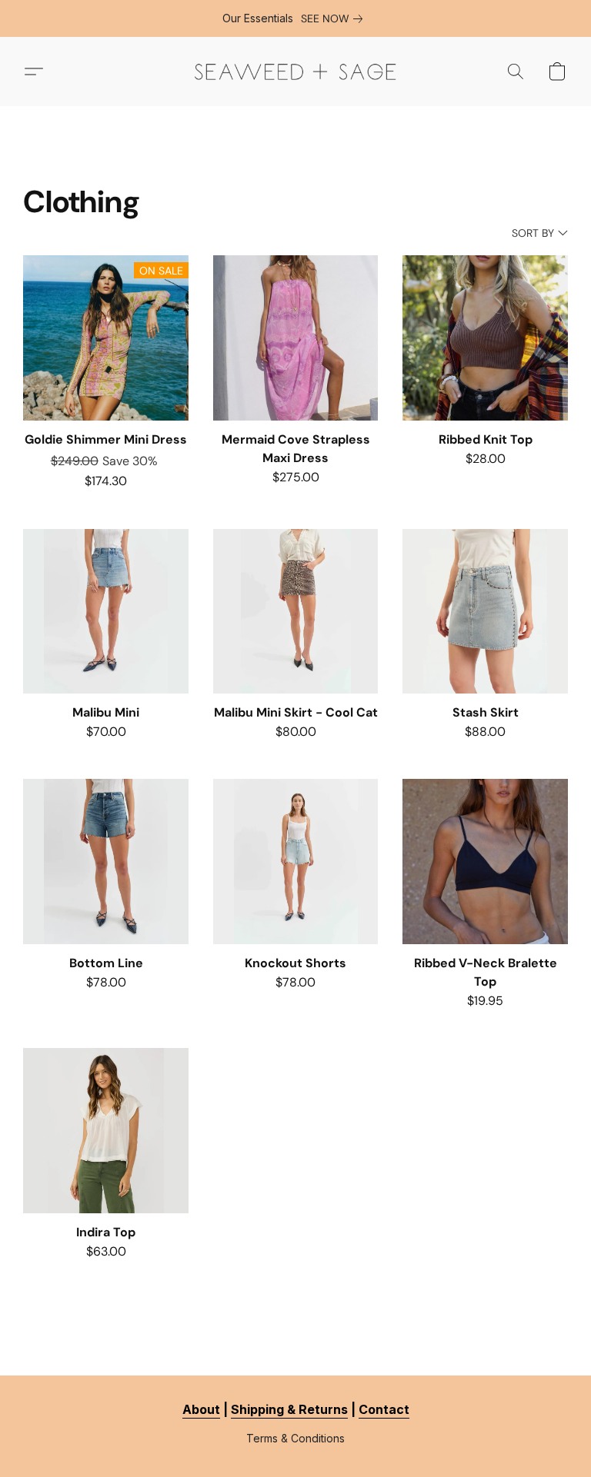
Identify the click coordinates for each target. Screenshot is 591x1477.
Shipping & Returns (289, 1409)
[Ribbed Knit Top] (485, 338)
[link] (335, 18)
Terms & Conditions (295, 1438)
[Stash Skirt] (485, 611)
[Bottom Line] (106, 861)
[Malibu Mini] (106, 611)
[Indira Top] (106, 1130)
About (201, 1409)
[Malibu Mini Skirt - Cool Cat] (296, 611)
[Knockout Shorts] (296, 861)
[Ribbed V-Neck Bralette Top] (485, 861)
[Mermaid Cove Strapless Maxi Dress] (296, 338)
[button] (295, 71)
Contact (384, 1409)
